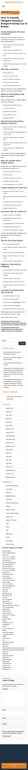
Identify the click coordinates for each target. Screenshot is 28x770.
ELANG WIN (6, 576)
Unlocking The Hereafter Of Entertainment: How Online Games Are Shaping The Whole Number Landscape (14, 323)
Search (4, 340)
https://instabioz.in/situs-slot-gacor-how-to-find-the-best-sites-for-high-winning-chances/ (13, 650)
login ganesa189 (7, 659)
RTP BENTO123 (7, 595)
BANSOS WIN (6, 551)
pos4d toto (5, 654)
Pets (7, 530)
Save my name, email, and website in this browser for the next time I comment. (13, 732)
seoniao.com (6, 665)
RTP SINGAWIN (7, 578)
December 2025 (10, 436)
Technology (9, 541)
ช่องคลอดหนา (6, 638)
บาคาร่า (4, 626)
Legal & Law (9, 516)
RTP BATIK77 (6, 611)
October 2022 (10, 473)
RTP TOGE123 (6, 588)
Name (4, 709)
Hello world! (9, 399)
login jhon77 (5, 644)
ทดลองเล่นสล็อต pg (7, 628)
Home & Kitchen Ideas (12, 513)
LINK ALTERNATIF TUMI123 (10, 605)
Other (7, 523)
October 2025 (10, 442)
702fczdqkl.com (6, 663)
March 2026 (9, 425)
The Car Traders (21, 100)
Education (8, 499)
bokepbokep (5, 624)
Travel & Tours (10, 544)
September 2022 (10, 477)
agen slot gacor (6, 619)
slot (3, 640)
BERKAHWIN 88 (7, 593)
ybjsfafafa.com (6, 669)
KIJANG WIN (6, 582)
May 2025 (8, 460)
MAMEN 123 (6, 609)
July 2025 (8, 453)
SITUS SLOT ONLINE (8, 557)
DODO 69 (5, 590)
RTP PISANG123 (7, 566)
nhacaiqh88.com (7, 667)
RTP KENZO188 (7, 599)
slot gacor (5, 617)
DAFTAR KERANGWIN (9, 562)
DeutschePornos (14, 2)
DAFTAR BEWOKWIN (8, 553)
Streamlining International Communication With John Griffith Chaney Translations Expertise (12, 329)
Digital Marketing (10, 496)
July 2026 (8, 411)
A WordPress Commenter (13, 396)
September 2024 (10, 470)
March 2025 (9, 467)
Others (8, 527)
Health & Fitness (10, 510)
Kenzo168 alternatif (7, 642)
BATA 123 (5, 555)
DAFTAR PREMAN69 (8, 586)
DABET (4, 636)
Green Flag (19, 153)
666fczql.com (6, 661)
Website (4, 724)
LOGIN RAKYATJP (7, 622)
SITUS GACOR (6, 613)
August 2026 (9, 408)
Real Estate (9, 534)
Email (4, 718)
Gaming (8, 506)
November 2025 (10, 439)
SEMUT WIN (6, 601)
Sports (7, 537)
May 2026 (8, 418)
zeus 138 (5, 646)
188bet (4, 621)
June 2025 (9, 456)
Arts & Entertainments (12, 485)
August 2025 (9, 449)
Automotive (9, 489)
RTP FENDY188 (7, 603)
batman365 (5, 657)
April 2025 (9, 463)
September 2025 (10, 446)
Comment (5, 689)
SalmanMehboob (6, 13)
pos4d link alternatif (7, 632)
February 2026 (10, 429)
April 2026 (9, 422)
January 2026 (10, 432)
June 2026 (9, 415)
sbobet (4, 630)
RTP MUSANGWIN (7, 607)
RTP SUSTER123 (7, 584)
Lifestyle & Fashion (11, 520)
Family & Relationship (12, 503)
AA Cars (11, 233)
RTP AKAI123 (6, 560)
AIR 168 (4, 597)
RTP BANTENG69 (7, 574)
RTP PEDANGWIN (7, 564)
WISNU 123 (5, 572)
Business (8, 492)
